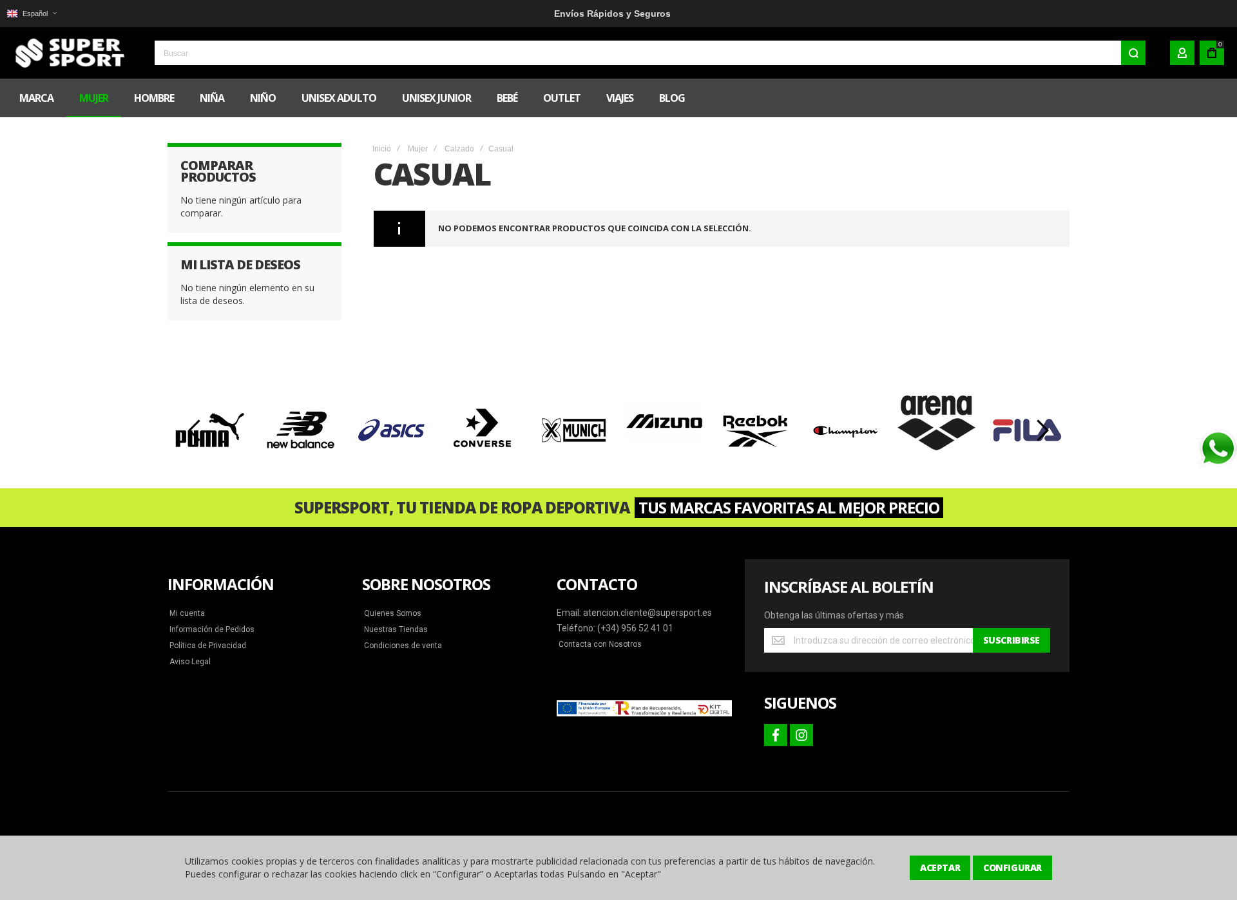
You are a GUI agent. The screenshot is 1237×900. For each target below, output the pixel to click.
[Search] (1133, 53)
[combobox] (650, 53)
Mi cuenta (187, 613)
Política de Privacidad (207, 645)
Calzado (459, 148)
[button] (31, 14)
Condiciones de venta (403, 645)
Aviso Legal (190, 661)
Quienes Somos (392, 613)
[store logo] (67, 52)
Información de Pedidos (211, 629)
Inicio (381, 148)
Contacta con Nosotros (600, 644)
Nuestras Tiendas (396, 629)
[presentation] (195, 430)
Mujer (418, 148)
